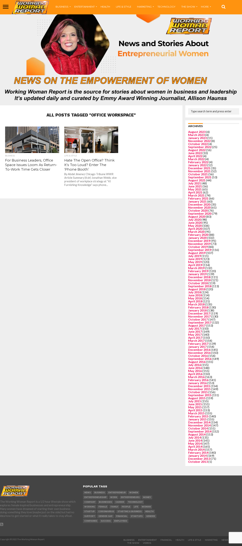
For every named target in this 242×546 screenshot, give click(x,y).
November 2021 (199, 171)
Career (120, 502)
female (103, 507)
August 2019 (197, 253)
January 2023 (197, 138)
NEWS (225, 540)
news (87, 492)
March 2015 (196, 413)
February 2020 (198, 234)
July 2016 (194, 365)
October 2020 (198, 210)
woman (146, 507)
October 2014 (198, 428)
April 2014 (195, 446)
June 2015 (195, 404)
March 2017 (196, 340)
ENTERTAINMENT (84, 6)
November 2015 (199, 389)
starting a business (130, 511)
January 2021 (197, 201)
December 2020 (199, 204)
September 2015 (199, 395)
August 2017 (197, 325)
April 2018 (195, 301)
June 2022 (195, 153)
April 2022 (195, 156)
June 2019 (195, 259)
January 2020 (197, 237)
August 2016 (197, 361)
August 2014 (197, 434)
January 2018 (197, 310)
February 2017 (198, 343)
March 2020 (196, 231)
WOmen (133, 492)
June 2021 (195, 186)
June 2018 (195, 295)
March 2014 (196, 449)
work (113, 497)
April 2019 (195, 265)
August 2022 (197, 150)
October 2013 (198, 461)
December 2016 (199, 349)
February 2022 (198, 162)
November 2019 (199, 243)
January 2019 (197, 274)
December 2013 (199, 458)
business (99, 492)
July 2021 (194, 183)
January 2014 (197, 455)
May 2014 (195, 443)
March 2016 (196, 377)
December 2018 (199, 277)
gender (150, 516)
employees (120, 521)
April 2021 (195, 192)
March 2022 (196, 159)
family (114, 507)
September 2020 (199, 213)
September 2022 (199, 147)
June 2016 (195, 368)
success (106, 521)
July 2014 (194, 437)
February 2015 (198, 416)
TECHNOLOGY (166, 6)
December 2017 (199, 313)
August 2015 (197, 398)
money (147, 497)
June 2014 (195, 440)
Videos (147, 543)
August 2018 (197, 289)
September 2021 (199, 177)
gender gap (105, 516)
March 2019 (196, 268)
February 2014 (198, 452)
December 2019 (199, 240)
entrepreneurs (130, 497)
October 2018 (198, 283)
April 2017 (195, 337)
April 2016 (195, 374)
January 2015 (197, 419)
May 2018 (195, 298)
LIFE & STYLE (123, 6)
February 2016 (198, 380)
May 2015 (195, 407)
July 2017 (194, 328)
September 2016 (199, 358)
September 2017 (199, 322)
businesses (105, 502)
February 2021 (198, 198)
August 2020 (197, 216)
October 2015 (198, 392)
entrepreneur (117, 492)
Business (128, 540)
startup (89, 511)
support (89, 516)
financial (121, 516)
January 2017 (197, 346)
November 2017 (199, 316)
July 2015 (194, 401)
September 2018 (199, 286)
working (89, 507)
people (126, 507)
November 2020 (199, 207)
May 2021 (195, 189)
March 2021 (196, 195)
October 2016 (198, 355)
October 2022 (198, 144)
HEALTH (105, 6)
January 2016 (197, 383)
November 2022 (199, 141)
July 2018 (194, 292)
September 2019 (199, 250)
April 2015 (195, 410)
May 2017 (195, 334)
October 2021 (198, 174)
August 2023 (197, 132)
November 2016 (199, 352)
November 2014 (199, 425)
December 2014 (199, 422)
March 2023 (196, 135)
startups (137, 516)
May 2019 (195, 262)
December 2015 (199, 386)
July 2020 (194, 219)
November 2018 (199, 280)
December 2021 (199, 168)
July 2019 (194, 256)
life (136, 507)
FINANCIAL (166, 540)
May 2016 (195, 371)
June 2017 (195, 331)
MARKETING (144, 6)
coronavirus (106, 511)
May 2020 (195, 225)
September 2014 (199, 431)
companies (90, 521)
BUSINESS (62, 6)
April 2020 (195, 228)
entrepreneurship (95, 497)
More (205, 6)
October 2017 (198, 319)
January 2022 (197, 165)
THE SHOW (188, 6)
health (149, 511)
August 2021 (197, 180)
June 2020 (195, 222)
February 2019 (198, 271)
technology (135, 502)
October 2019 (198, 247)
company (89, 502)
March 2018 (196, 304)
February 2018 (198, 307)
